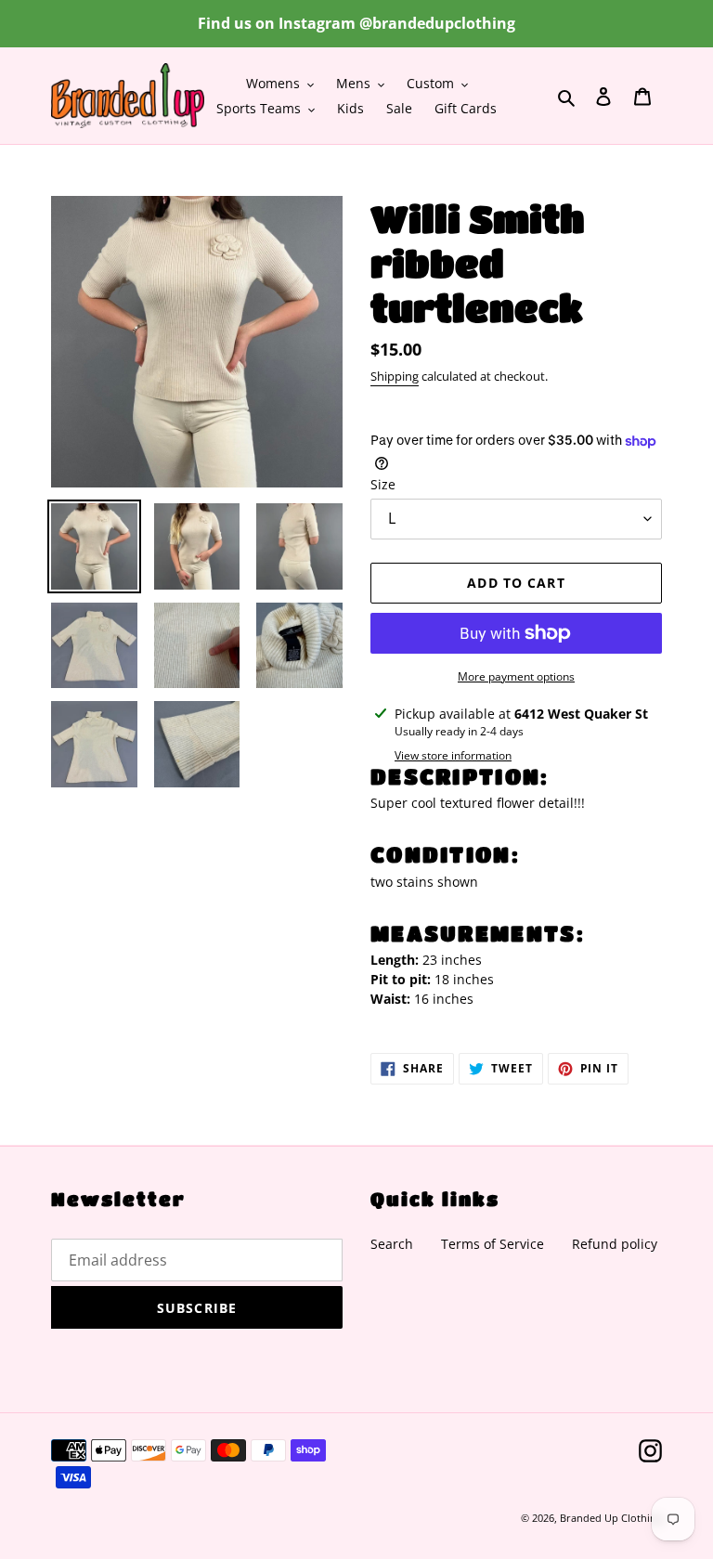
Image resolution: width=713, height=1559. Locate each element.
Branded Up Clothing (611, 1518)
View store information (453, 755)
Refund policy (614, 1244)
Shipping (394, 376)
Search (391, 1244)
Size (382, 484)
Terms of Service (492, 1244)
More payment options (516, 676)
